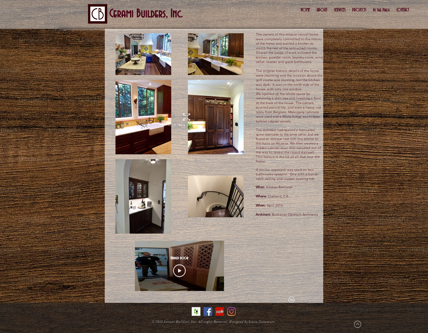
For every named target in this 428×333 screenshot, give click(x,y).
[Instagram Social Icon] (231, 311)
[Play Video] (179, 270)
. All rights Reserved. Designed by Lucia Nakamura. (236, 322)
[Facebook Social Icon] (208, 311)
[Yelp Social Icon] (219, 311)
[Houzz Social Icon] (196, 311)
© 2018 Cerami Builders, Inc (174, 322)
